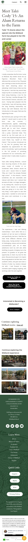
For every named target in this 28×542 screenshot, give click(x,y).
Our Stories (14, 452)
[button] (9, 539)
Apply (15, 480)
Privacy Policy (15, 494)
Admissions (14, 455)
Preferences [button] (21, 526)
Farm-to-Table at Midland (14, 277)
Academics (14, 444)
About (14, 439)
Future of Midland (14, 458)
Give (14, 487)
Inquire (14, 460)
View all (20, 325)
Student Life (14, 447)
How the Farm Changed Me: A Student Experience (14, 285)
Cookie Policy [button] (13, 525)
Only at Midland (14, 450)
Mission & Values (14, 441)
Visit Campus (15, 309)
